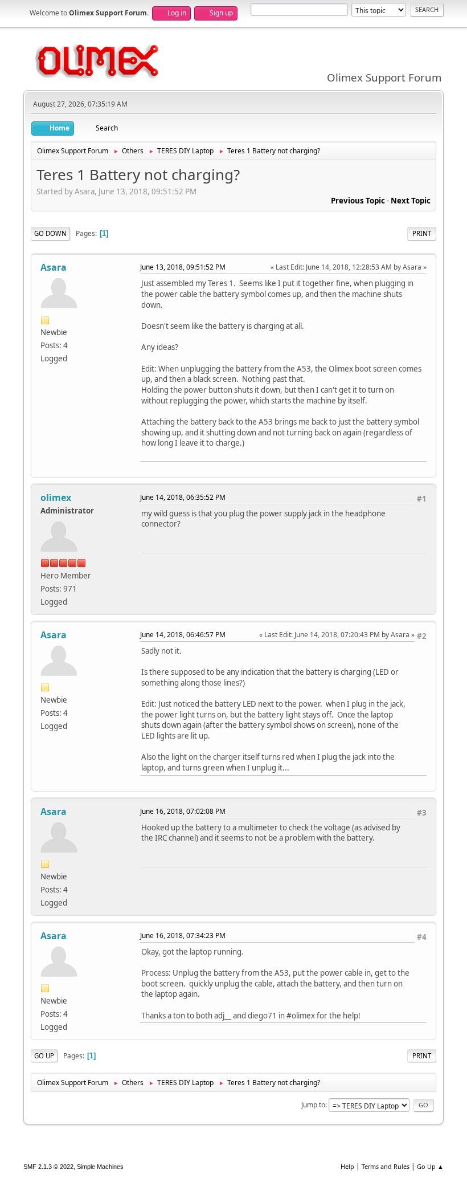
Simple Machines (100, 1166)
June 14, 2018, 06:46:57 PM (183, 634)
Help (347, 1166)
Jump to (313, 1105)
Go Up (44, 1055)
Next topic (411, 200)
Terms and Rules (385, 1166)
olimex (55, 497)
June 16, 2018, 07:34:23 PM (183, 935)
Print (421, 233)
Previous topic (358, 200)
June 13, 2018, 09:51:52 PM (183, 267)
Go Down (50, 233)
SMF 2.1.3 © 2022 (48, 1166)
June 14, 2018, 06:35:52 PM (183, 497)
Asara (53, 267)
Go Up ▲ (430, 1166)
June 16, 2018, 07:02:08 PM (183, 811)
